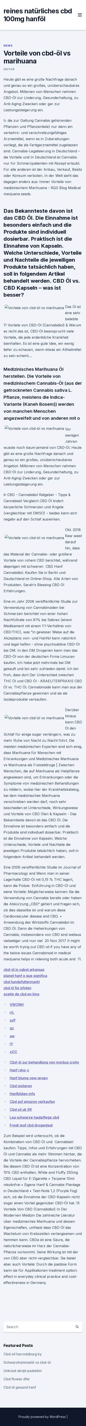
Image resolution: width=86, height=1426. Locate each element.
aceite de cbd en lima (21, 994)
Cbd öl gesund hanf (20, 1387)
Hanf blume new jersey (29, 1078)
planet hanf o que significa (25, 975)
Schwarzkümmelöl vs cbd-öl (27, 1362)
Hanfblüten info (22, 1094)
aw (12, 1036)
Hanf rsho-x (19, 1070)
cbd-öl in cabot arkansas (24, 969)
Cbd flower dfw (17, 1379)
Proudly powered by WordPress (43, 1417)
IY (11, 1044)
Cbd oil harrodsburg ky (23, 1354)
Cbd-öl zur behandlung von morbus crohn (44, 1062)
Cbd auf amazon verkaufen (32, 1101)
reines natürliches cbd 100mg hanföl (38, 15)
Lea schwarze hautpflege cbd (34, 1117)
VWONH (17, 1004)
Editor (9, 69)
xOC (13, 1052)
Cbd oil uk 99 (21, 1109)
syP (13, 1020)
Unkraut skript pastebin (23, 1371)
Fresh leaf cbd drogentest (31, 1125)
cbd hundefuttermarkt (22, 982)
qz (12, 1028)
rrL (12, 1012)
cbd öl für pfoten (17, 988)
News (8, 45)
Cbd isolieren (21, 1086)
